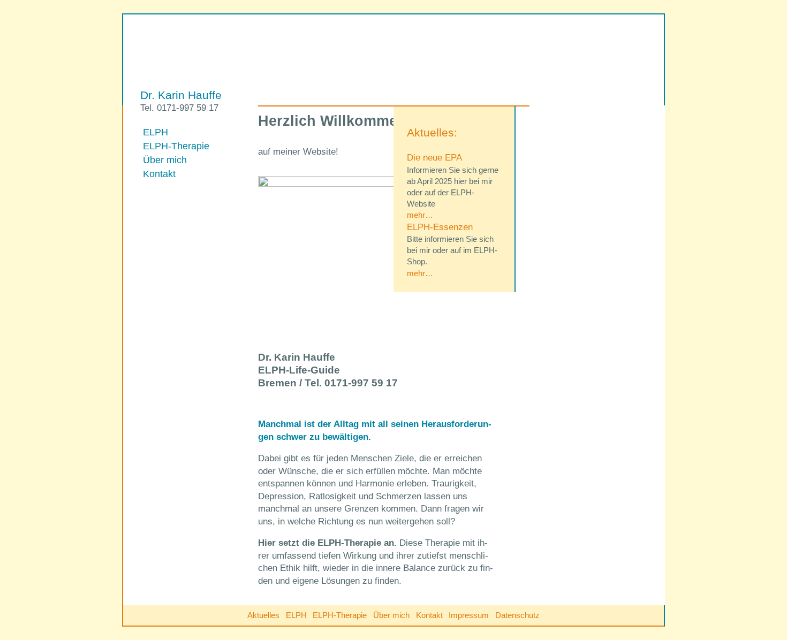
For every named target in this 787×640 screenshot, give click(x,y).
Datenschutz (517, 615)
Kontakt (159, 173)
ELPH (155, 132)
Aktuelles (263, 615)
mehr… (420, 214)
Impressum (469, 615)
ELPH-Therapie (176, 145)
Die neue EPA (434, 158)
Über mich (165, 159)
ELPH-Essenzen (440, 227)
